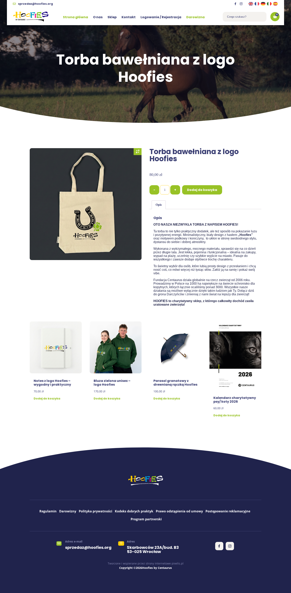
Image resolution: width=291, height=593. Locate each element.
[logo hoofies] (31, 17)
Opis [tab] (159, 204)
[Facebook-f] (235, 3)
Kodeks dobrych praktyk (134, 511)
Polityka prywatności (95, 511)
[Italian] (269, 4)
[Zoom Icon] (138, 151)
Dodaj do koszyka (202, 190)
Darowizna (195, 17)
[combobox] (244, 17)
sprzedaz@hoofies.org (88, 547)
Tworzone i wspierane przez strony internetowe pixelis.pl (146, 563)
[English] (251, 4)
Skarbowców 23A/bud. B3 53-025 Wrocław (153, 549)
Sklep (112, 17)
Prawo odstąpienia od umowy (179, 511)
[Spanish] (275, 4)
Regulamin (48, 511)
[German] (263, 4)
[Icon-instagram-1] (241, 3)
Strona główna (75, 17)
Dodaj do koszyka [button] (47, 398)
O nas (98, 17)
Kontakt (129, 17)
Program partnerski (146, 519)
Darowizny (67, 511)
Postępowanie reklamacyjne (227, 511)
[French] (257, 4)
